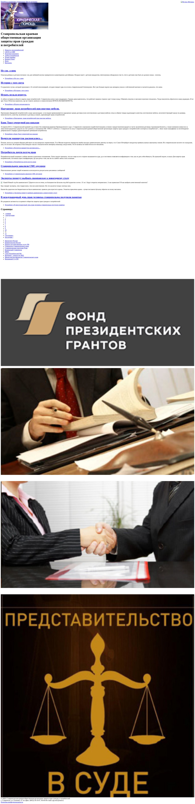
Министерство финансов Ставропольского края (21, 257)
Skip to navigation (31, 2)
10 (5, 230)
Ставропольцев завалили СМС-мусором (23, 166)
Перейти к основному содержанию (13, 2)
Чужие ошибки (10, 57)
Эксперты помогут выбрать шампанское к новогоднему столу (35, 178)
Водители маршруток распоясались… (22, 138)
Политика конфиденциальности (12, 802)
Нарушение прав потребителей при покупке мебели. (30, 108)
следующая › (9, 235)
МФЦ (7, 252)
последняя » (9, 237)
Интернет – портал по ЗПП (14, 255)
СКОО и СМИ (10, 52)
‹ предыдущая (9, 215)
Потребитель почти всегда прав (18, 152)
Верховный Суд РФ (11, 259)
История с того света (12, 82)
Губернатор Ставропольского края (17, 246)
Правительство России (13, 242)
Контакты (8, 63)
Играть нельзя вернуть (14, 94)
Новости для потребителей (14, 50)
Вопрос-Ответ (10, 59)
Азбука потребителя (12, 55)
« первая (8, 213)
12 (5, 234)
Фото (7, 61)
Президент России (11, 241)
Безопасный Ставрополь (13, 250)
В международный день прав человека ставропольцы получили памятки (41, 197)
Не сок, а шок (8, 70)
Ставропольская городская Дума (16, 248)
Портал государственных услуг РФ (17, 244)
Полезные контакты (12, 54)
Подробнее (14, 78)
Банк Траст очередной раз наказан (20, 122)
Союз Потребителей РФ (13, 253)
